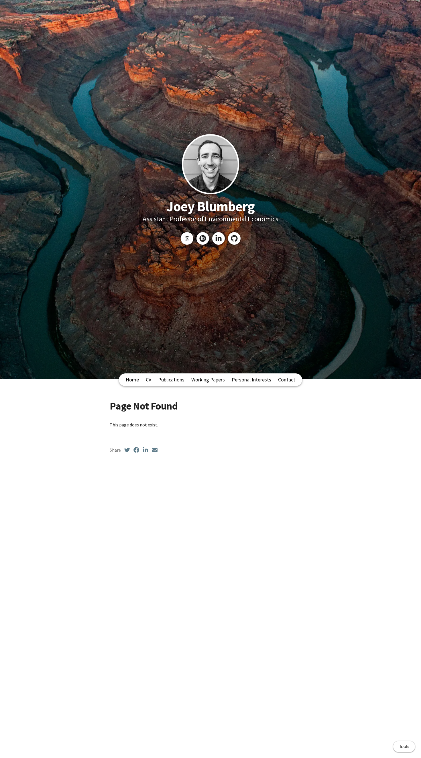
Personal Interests (251, 379)
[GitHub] (234, 238)
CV (148, 379)
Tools (404, 746)
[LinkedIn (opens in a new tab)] (145, 450)
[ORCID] (202, 238)
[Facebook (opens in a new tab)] (136, 450)
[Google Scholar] (187, 238)
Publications (171, 379)
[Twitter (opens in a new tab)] (127, 450)
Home (132, 379)
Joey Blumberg (210, 206)
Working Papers (208, 379)
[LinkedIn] (218, 238)
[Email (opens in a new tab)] (155, 450)
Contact (286, 379)
